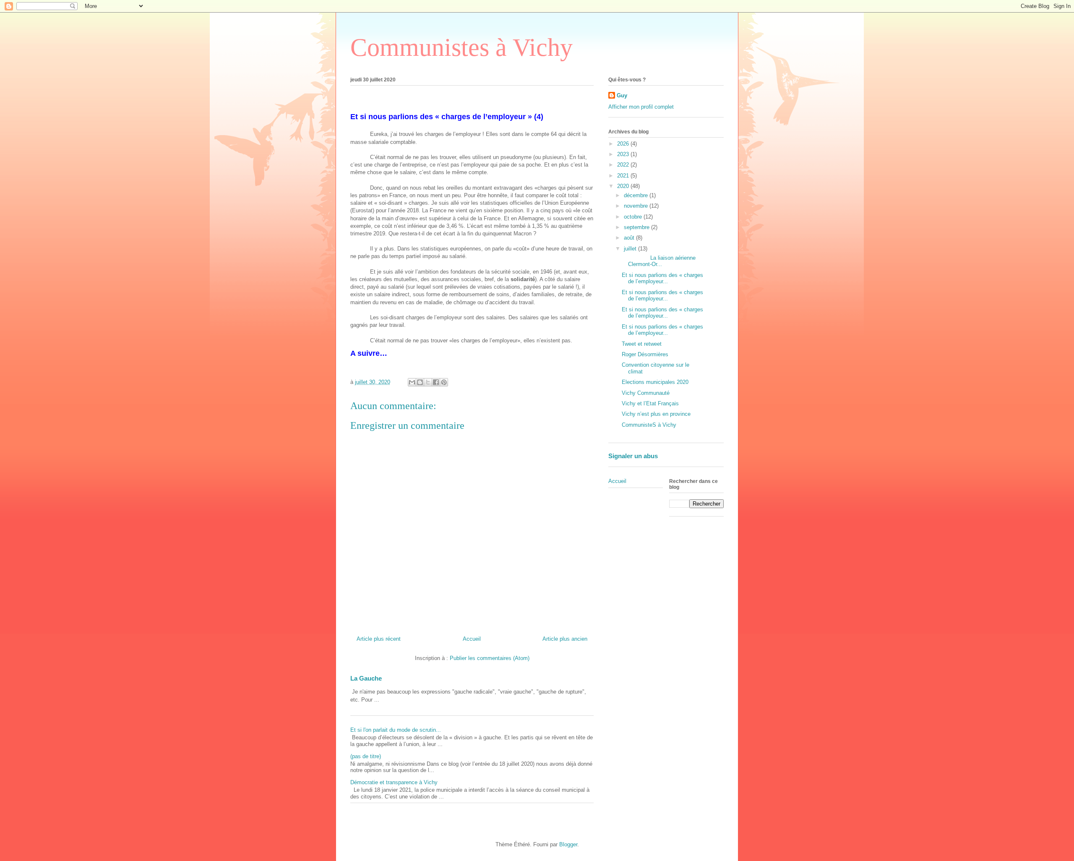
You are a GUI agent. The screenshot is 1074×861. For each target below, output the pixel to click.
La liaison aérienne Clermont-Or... (659, 261)
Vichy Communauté (646, 393)
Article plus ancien (564, 639)
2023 (624, 154)
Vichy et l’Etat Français (650, 403)
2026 (624, 144)
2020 (624, 186)
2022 (624, 165)
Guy (622, 95)
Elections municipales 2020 (655, 382)
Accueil (472, 639)
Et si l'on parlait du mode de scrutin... (395, 730)
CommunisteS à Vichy (649, 425)
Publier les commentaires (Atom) (489, 658)
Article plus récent (379, 639)
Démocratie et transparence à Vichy (394, 782)
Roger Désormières (645, 354)
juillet (631, 248)
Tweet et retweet (642, 344)
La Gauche (366, 678)
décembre (636, 195)
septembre (637, 227)
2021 (624, 175)
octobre (634, 217)
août (630, 238)
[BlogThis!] (420, 382)
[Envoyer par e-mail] (412, 382)
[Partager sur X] (428, 382)
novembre (636, 206)
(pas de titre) (365, 756)
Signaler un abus (633, 455)
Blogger (568, 844)
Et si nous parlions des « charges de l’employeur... (662, 278)
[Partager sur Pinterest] (444, 382)
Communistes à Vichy (461, 47)
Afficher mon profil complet (641, 107)
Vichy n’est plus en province (656, 414)
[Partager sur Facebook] (436, 382)
